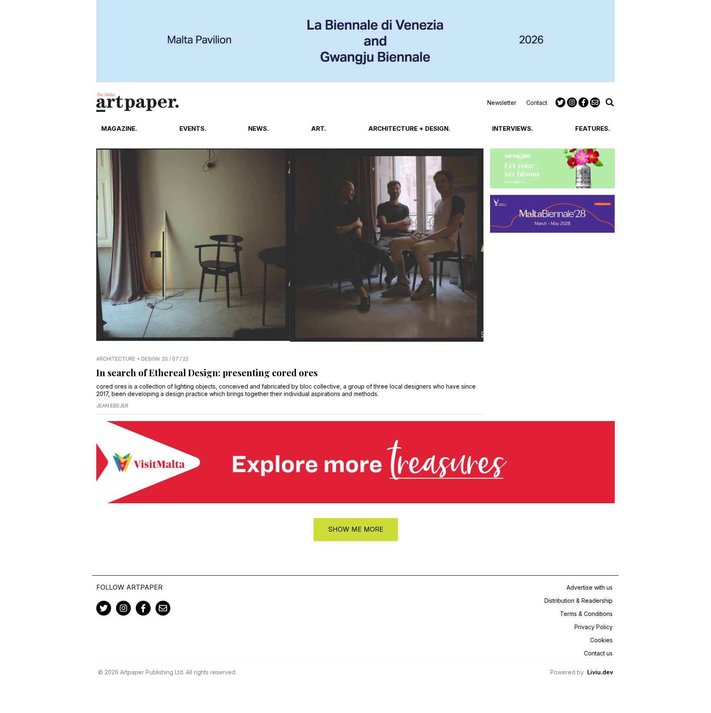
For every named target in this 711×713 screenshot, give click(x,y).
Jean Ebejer (112, 406)
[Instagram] (572, 102)
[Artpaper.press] (137, 102)
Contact (536, 102)
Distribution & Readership (578, 600)
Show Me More (355, 529)
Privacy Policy (593, 626)
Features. (592, 128)
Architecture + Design (128, 359)
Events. (192, 128)
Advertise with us (590, 587)
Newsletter (501, 102)
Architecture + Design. (409, 128)
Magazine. (119, 128)
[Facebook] (583, 102)
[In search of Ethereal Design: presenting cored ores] (289, 248)
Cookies (601, 640)
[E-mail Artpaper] (595, 102)
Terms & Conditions (586, 613)
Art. (318, 128)
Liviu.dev (600, 672)
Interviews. (512, 128)
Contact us (598, 653)
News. (258, 128)
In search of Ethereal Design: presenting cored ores (207, 372)
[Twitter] (560, 102)
